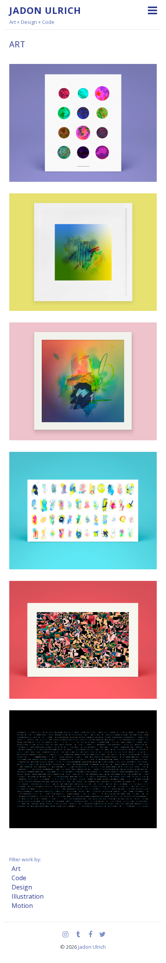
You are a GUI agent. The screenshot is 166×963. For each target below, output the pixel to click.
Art (16, 868)
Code (19, 878)
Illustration (28, 896)
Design (22, 887)
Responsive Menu (152, 10)
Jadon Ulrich (45, 10)
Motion (22, 905)
